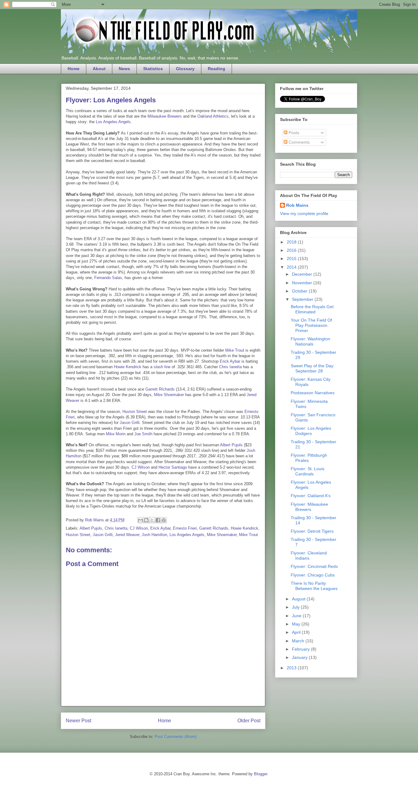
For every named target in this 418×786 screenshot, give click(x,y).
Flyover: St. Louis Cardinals (307, 471)
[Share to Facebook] (158, 520)
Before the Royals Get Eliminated (312, 309)
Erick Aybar (230, 361)
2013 (292, 667)
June (297, 615)
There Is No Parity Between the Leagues (314, 586)
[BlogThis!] (146, 520)
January (300, 657)
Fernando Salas (108, 277)
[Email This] (140, 520)
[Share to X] (152, 520)
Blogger (260, 774)
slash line (162, 367)
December (302, 274)
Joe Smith (143, 434)
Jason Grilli (130, 422)
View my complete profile (304, 213)
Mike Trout (234, 350)
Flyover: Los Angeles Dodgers (311, 431)
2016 (292, 250)
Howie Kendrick (127, 367)
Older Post (248, 720)
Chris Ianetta (230, 367)
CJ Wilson (141, 467)
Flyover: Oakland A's (310, 495)
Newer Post (78, 720)
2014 (292, 267)
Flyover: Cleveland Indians (309, 555)
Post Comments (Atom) (175, 736)
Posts (293, 132)
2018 (292, 242)
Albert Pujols (231, 445)
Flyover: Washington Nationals (310, 341)
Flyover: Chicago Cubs (313, 574)
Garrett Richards (213, 528)
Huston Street (134, 411)
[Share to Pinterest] (164, 520)
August (299, 598)
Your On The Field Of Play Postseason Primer (311, 325)
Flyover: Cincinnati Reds (314, 566)
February (301, 649)
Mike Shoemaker (169, 394)
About (99, 68)
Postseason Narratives (312, 392)
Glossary (185, 68)
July (296, 607)
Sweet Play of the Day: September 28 (312, 368)
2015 (292, 258)
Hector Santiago (173, 467)
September (303, 299)
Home (74, 68)
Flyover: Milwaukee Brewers (309, 507)
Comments (298, 142)
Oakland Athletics (213, 116)
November (302, 282)
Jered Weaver (127, 534)
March (298, 640)
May (296, 624)
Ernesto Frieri (185, 528)
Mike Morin (115, 434)
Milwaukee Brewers (164, 116)
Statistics (153, 68)
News (124, 68)
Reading (216, 68)
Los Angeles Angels (113, 121)
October (300, 291)
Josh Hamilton (154, 534)
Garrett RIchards (160, 389)
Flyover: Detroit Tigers (312, 531)
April (297, 632)
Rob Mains (297, 205)
